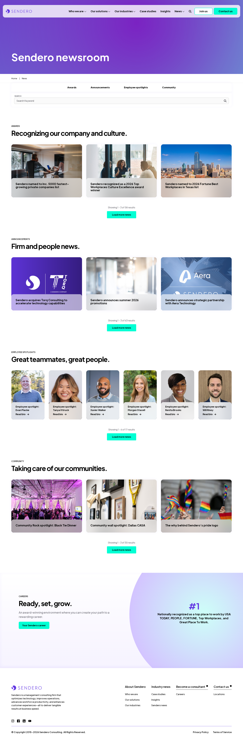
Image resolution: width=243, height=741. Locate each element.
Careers (180, 694)
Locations (219, 694)
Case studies (148, 11)
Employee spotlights (136, 87)
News (178, 11)
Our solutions (99, 11)
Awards (71, 87)
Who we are (76, 11)
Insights (165, 11)
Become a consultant (190, 686)
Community (169, 87)
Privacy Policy (201, 732)
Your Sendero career (34, 625)
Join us (203, 11)
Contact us (226, 11)
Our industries (124, 11)
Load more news (121, 214)
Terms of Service (222, 732)
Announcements (100, 87)
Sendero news (159, 705)
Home (14, 78)
